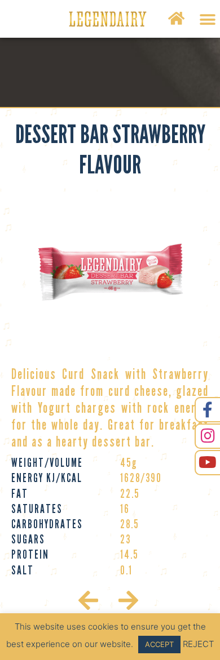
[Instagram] (207, 436)
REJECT (198, 644)
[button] (207, 19)
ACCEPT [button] (159, 644)
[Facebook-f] (207, 409)
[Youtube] (207, 462)
